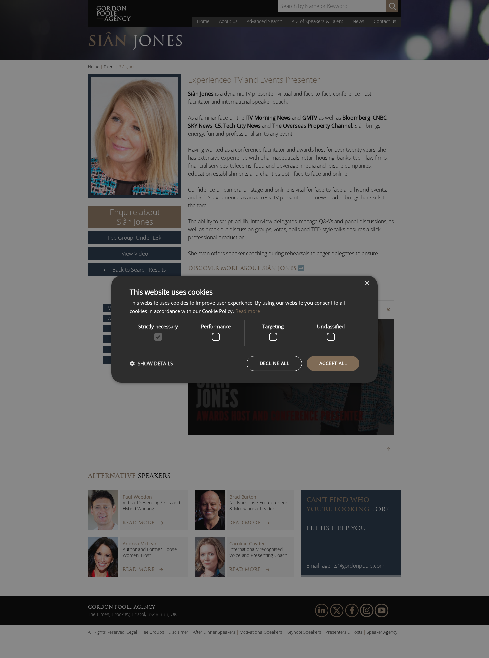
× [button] (366, 283)
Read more (247, 311)
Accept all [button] (333, 363)
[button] (151, 363)
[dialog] (244, 328)
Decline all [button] (274, 363)
